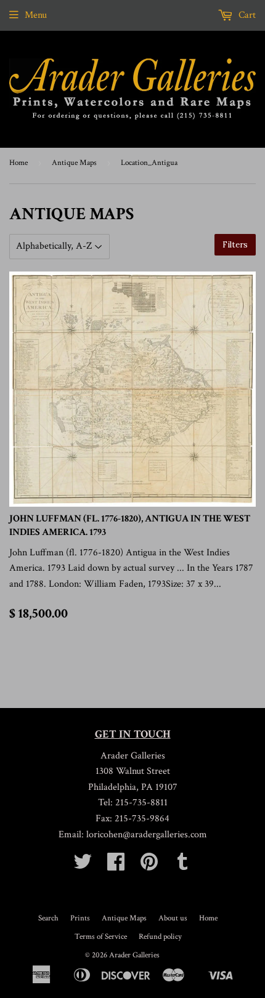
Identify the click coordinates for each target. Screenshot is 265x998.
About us (172, 918)
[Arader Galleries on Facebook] (116, 865)
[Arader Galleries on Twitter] (82, 865)
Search (48, 918)
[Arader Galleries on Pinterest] (149, 865)
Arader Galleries (134, 955)
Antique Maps (74, 163)
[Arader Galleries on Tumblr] (182, 865)
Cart (246, 15)
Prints (80, 918)
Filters (235, 244)
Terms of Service (101, 937)
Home (18, 163)
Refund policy (160, 937)
